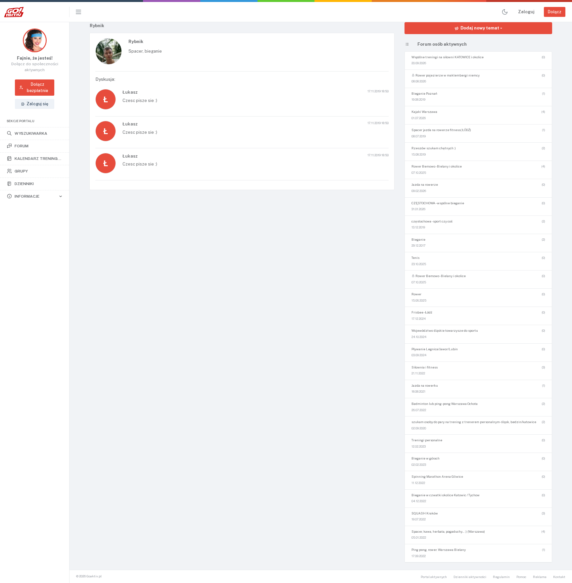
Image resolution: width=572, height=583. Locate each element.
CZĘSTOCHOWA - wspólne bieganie (437, 203)
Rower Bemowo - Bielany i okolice (436, 166)
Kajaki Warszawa (424, 112)
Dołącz (554, 11)
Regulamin (501, 577)
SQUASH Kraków (424, 513)
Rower (416, 294)
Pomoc (521, 577)
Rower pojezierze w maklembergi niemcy (447, 75)
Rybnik (135, 41)
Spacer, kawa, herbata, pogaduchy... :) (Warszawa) (448, 531)
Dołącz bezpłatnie (37, 87)
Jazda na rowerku (424, 385)
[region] (34, 302)
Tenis (415, 258)
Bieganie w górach (425, 458)
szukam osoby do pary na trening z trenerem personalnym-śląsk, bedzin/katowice (473, 422)
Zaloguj (526, 11)
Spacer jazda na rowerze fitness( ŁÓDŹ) (441, 130)
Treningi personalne (426, 440)
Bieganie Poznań (424, 93)
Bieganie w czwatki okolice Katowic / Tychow (445, 495)
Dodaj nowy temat (479, 27)
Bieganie (418, 239)
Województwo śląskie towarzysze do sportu (444, 330)
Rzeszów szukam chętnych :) (433, 148)
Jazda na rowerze (424, 184)
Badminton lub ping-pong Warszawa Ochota (444, 404)
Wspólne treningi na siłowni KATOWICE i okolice (447, 57)
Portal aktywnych (434, 577)
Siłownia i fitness (424, 367)
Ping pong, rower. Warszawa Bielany (438, 550)
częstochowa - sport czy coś (432, 221)
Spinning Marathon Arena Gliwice (437, 476)
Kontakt (559, 577)
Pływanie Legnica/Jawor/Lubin (434, 349)
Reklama (540, 577)
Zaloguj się (37, 103)
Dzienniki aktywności (469, 577)
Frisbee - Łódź (421, 312)
